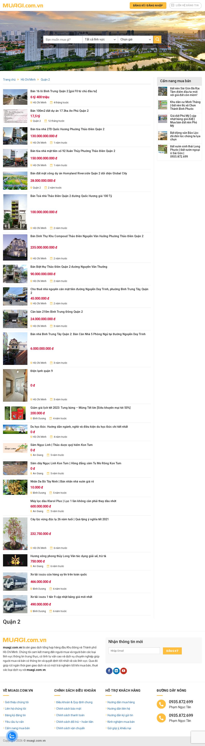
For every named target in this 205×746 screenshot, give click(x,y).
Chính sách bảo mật (68, 708)
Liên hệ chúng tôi (15, 708)
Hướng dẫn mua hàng (121, 702)
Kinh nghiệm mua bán (121, 721)
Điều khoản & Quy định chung (74, 702)
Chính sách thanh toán (70, 715)
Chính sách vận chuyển (70, 728)
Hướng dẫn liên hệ (119, 708)
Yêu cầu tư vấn (14, 721)
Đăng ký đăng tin (15, 715)
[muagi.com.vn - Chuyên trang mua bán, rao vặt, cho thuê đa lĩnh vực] (23, 5)
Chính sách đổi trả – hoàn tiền (74, 721)
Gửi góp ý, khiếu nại (119, 728)
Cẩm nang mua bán (17, 728)
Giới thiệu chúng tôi (17, 702)
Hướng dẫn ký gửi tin (120, 715)
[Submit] (157, 39)
